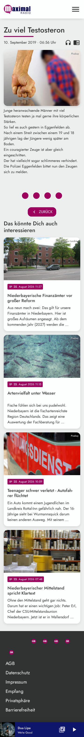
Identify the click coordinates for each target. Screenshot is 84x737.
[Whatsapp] (31, 640)
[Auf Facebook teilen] (25, 195)
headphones (68, 42)
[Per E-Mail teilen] (59, 195)
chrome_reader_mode (76, 42)
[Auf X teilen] (36, 195)
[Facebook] (43, 640)
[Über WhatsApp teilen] (47, 195)
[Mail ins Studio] (9, 640)
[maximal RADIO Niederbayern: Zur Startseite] (36, 9)
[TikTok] (20, 651)
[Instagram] (54, 640)
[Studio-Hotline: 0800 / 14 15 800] (20, 640)
